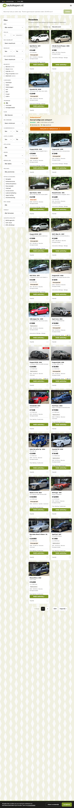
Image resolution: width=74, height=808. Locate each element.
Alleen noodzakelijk (53, 804)
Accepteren (67, 804)
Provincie (6, 168)
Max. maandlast (8, 40)
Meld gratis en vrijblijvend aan (49, 129)
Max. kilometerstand (9, 56)
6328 (55, 609)
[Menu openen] (71, 5)
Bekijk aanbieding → (39, 64)
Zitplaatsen (7, 144)
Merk (5, 24)
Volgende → (63, 609)
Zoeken (67, 12)
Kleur (5, 112)
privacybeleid (31, 805)
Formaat (6, 210)
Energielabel (7, 160)
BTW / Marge (7, 201)
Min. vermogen (7, 120)
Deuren (6, 152)
